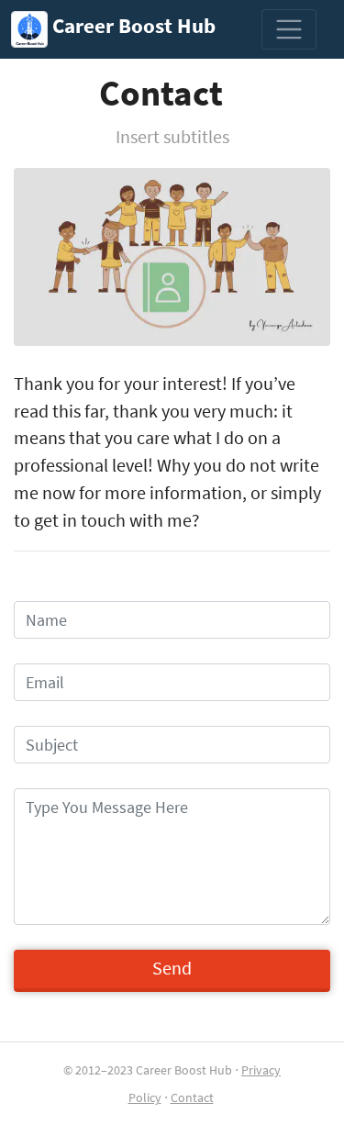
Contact (192, 1097)
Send (172, 968)
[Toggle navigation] (288, 29)
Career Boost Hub (132, 26)
